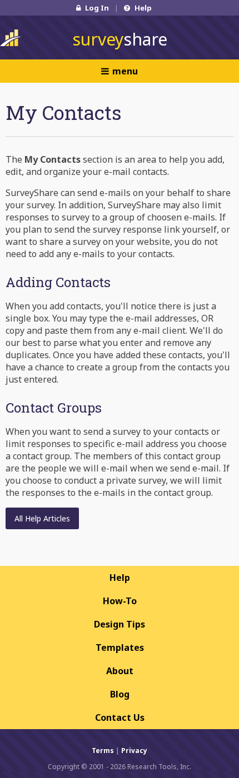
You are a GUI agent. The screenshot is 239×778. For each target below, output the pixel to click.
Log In (96, 8)
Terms (103, 750)
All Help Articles (42, 518)
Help (142, 8)
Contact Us (120, 717)
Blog (120, 694)
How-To (120, 601)
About (119, 671)
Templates (120, 647)
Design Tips (119, 624)
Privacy (134, 750)
